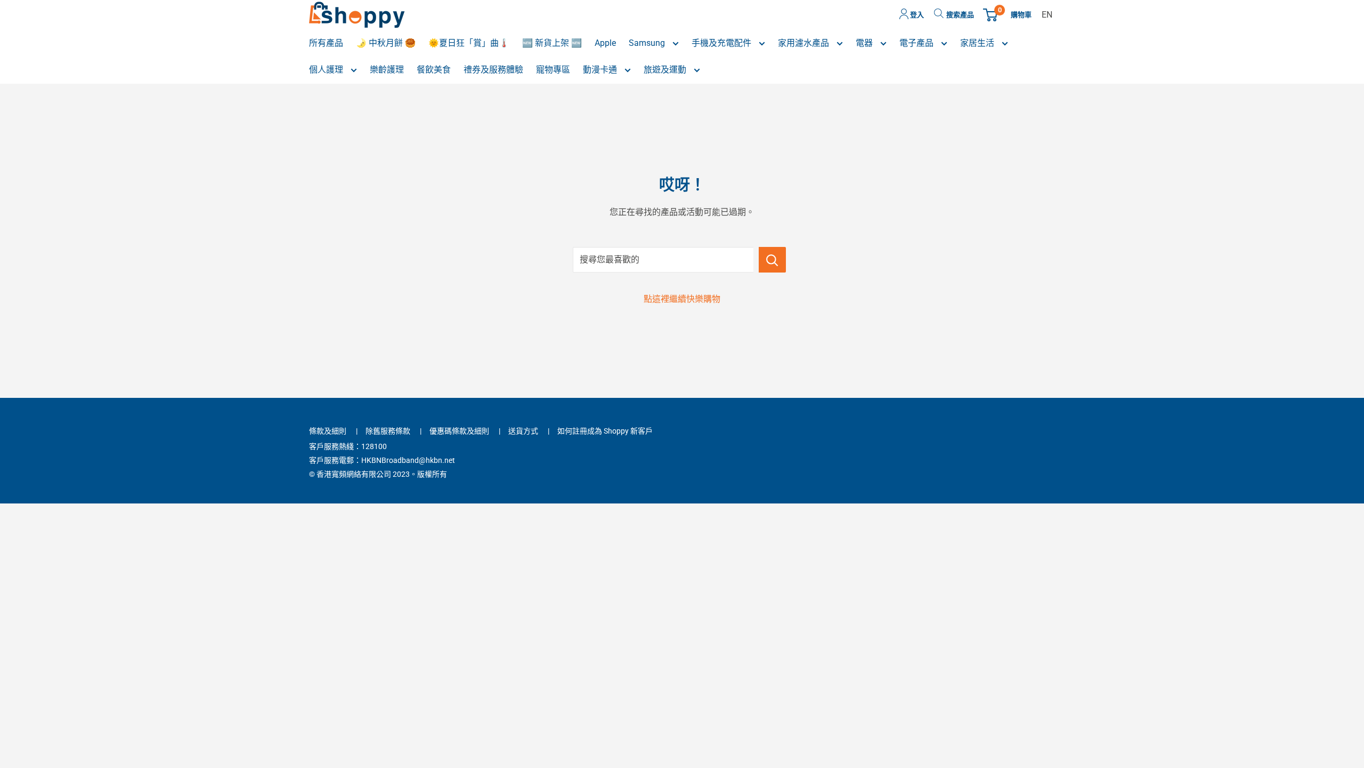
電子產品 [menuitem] (917, 43)
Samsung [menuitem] (648, 43)
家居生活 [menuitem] (978, 43)
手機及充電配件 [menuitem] (722, 43)
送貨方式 (523, 431)
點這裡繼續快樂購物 (682, 299)
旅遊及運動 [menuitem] (666, 70)
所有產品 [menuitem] (326, 43)
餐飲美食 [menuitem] (434, 70)
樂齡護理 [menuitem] (387, 70)
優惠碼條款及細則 (459, 431)
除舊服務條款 (388, 431)
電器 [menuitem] (865, 43)
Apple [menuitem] (605, 43)
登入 (916, 15)
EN (1047, 15)
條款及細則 (327, 431)
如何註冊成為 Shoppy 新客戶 (605, 431)
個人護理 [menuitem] (327, 70)
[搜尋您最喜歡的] (772, 260)
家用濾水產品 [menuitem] (804, 43)
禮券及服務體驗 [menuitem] (493, 70)
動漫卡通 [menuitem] (601, 70)
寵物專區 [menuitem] (553, 70)
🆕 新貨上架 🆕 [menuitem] (552, 43)
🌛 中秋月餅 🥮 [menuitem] (386, 43)
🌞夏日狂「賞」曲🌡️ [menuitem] (468, 43)
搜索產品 (960, 15)
